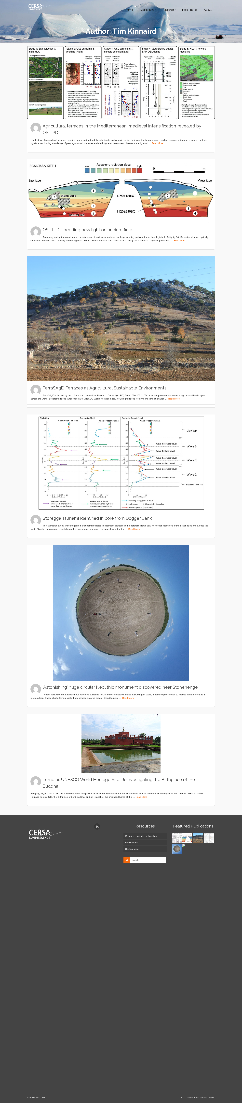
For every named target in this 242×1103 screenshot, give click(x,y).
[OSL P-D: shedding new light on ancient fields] (121, 191)
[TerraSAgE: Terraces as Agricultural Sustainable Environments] (121, 318)
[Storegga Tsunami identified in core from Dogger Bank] (121, 463)
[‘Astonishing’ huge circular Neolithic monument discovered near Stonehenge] (121, 613)
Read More (157, 143)
